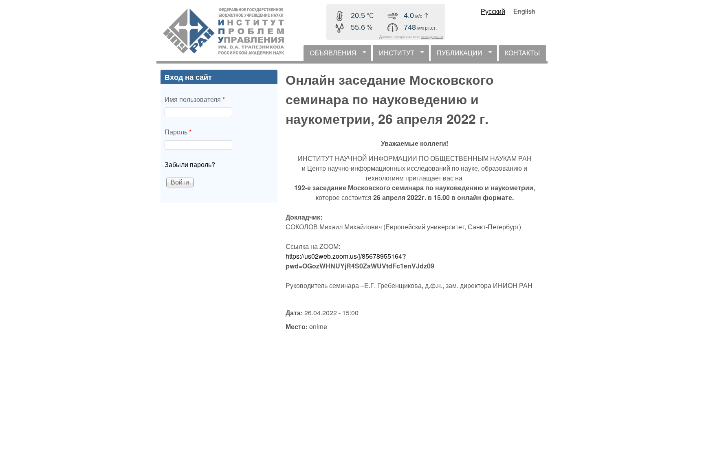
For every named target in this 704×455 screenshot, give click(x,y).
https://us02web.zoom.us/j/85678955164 (344, 256)
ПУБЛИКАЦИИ (456, 54)
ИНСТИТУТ (393, 54)
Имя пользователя (195, 99)
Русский (493, 11)
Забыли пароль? (190, 164)
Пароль (178, 131)
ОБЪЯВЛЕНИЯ (330, 54)
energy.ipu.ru (432, 37)
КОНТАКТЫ (522, 52)
